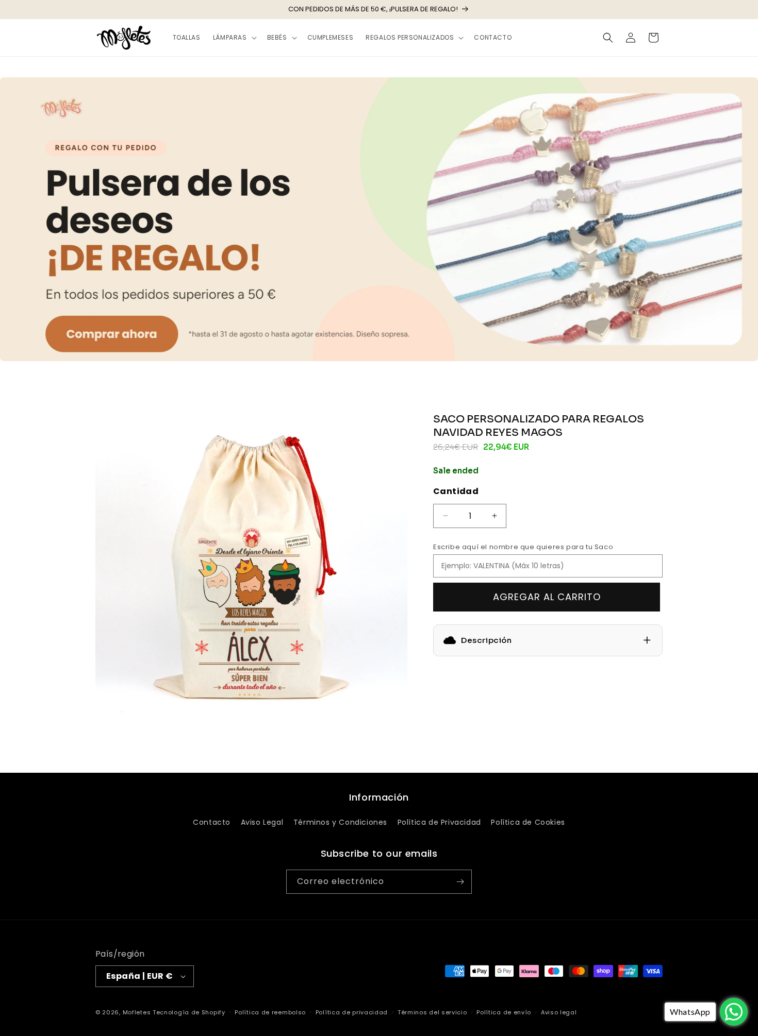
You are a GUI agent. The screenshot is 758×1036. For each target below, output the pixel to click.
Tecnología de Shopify (189, 1012)
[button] (234, 37)
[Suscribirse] (460, 882)
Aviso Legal (262, 822)
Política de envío (503, 1012)
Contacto (211, 822)
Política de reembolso (270, 1012)
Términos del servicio (432, 1012)
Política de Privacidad (439, 822)
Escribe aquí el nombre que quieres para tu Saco (523, 547)
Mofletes (137, 1012)
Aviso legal (559, 1012)
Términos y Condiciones (340, 822)
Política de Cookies (528, 822)
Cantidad (456, 491)
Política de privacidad (352, 1012)
